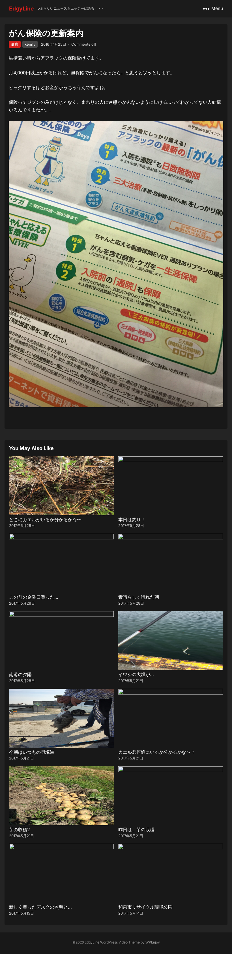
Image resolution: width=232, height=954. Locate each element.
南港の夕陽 (20, 674)
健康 (14, 44)
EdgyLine (21, 8)
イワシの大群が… (136, 674)
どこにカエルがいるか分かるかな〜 (45, 519)
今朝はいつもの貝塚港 (31, 752)
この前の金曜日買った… (33, 597)
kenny (30, 44)
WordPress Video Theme (120, 942)
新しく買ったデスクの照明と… (40, 907)
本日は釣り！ (131, 519)
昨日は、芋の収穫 (136, 829)
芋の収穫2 (19, 829)
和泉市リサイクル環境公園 (145, 907)
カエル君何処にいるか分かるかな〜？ (156, 752)
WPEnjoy (152, 942)
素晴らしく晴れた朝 (138, 597)
